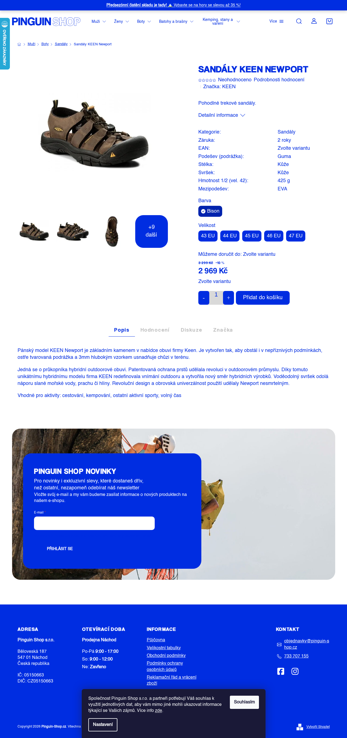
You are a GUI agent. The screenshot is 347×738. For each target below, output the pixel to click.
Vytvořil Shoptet (318, 727)
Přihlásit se (60, 549)
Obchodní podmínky (166, 656)
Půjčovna (156, 640)
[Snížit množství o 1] (203, 298)
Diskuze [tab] (191, 329)
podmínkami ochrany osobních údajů (119, 536)
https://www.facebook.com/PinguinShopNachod (281, 671)
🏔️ (173, 5)
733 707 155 (296, 656)
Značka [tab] (223, 329)
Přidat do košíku (263, 298)
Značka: (219, 86)
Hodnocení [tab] (155, 329)
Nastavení (103, 725)
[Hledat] (299, 21)
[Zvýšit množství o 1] (228, 298)
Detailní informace (218, 115)
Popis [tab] (121, 329)
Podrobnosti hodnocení (279, 79)
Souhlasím (244, 702)
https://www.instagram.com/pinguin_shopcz (295, 671)
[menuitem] (99, 22)
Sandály (286, 132)
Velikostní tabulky (164, 648)
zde (158, 711)
